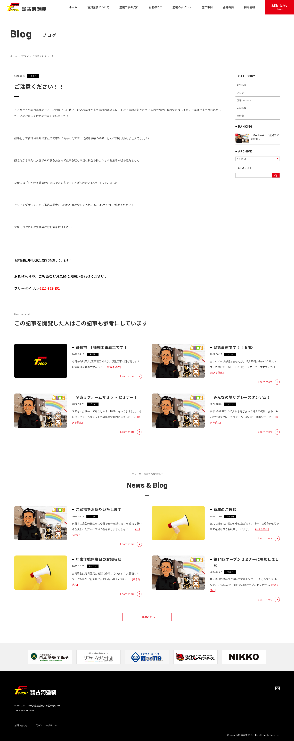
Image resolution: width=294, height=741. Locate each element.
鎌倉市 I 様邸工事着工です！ (102, 347)
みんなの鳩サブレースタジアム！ (242, 397)
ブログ (24, 56)
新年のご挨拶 (225, 509)
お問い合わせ (21, 725)
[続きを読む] (114, 367)
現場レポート (244, 100)
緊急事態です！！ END (233, 347)
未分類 (240, 115)
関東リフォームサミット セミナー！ (107, 397)
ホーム (13, 56)
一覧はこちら (147, 617)
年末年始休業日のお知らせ (98, 559)
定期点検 (241, 108)
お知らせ (241, 85)
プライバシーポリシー (46, 725)
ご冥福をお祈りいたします (98, 509)
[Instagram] (277, 688)
